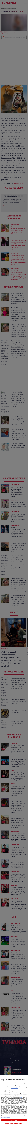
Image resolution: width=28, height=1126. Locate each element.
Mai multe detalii (14, 1088)
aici (21, 1097)
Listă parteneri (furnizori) (5, 1117)
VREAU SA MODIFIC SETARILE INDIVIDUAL (14, 1123)
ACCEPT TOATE (14, 1120)
